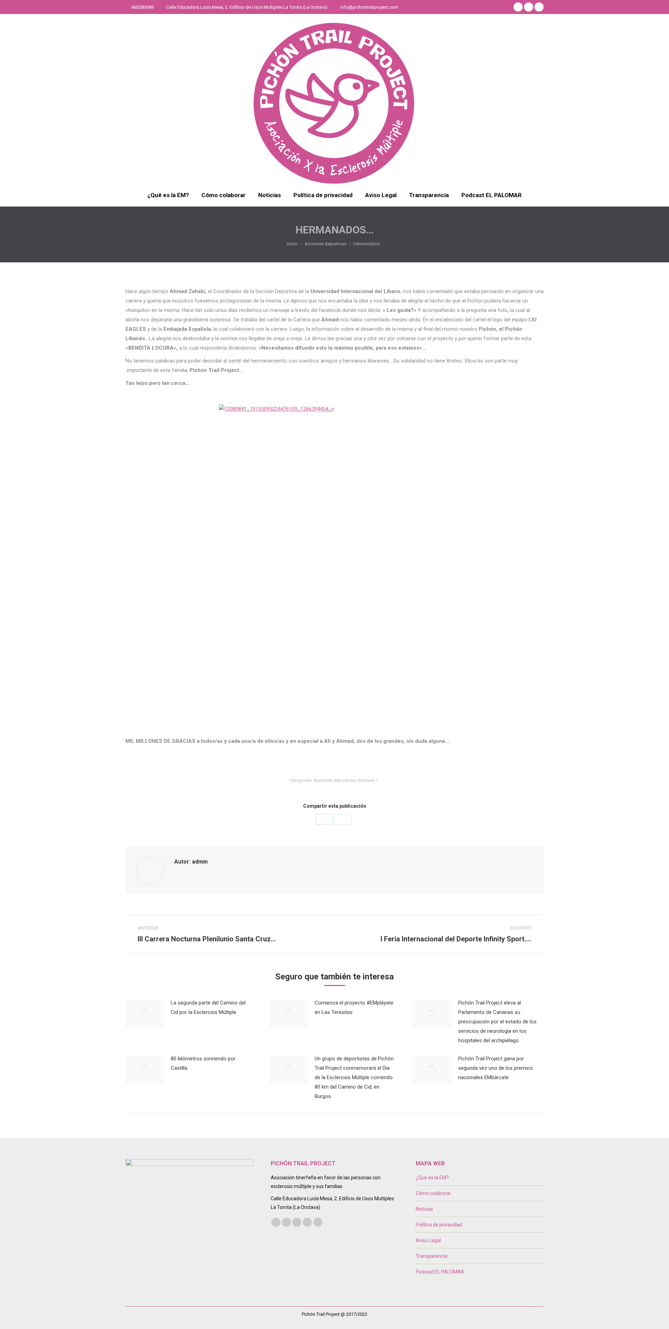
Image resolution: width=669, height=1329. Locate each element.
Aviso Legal (428, 1240)
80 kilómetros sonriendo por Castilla (203, 1063)
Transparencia (431, 1256)
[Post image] (144, 1014)
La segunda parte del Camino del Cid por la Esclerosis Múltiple (208, 1007)
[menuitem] (168, 195)
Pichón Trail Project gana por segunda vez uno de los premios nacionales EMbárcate (495, 1068)
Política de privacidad (439, 1224)
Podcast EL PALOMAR (440, 1272)
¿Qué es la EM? (432, 1177)
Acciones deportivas (334, 780)
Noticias (365, 780)
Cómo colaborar (433, 1193)
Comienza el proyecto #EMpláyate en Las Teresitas (354, 1007)
